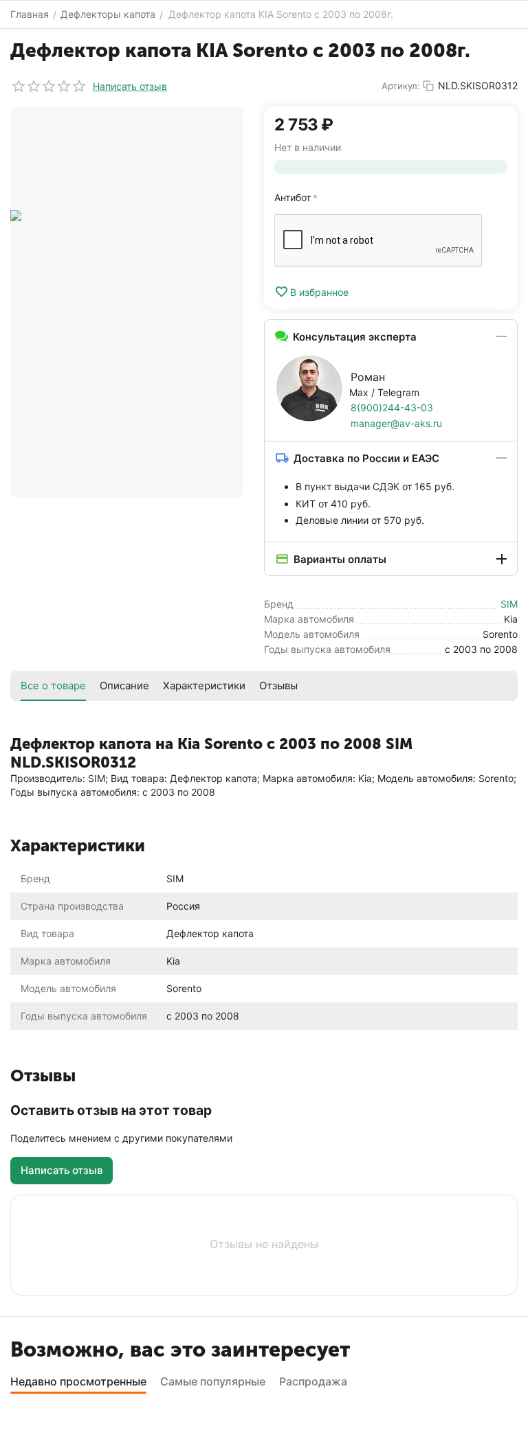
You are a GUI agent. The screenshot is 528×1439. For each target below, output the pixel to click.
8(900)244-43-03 (392, 407)
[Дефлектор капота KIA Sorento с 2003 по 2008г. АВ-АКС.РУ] (126, 302)
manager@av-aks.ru (396, 423)
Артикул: (401, 85)
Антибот (292, 197)
